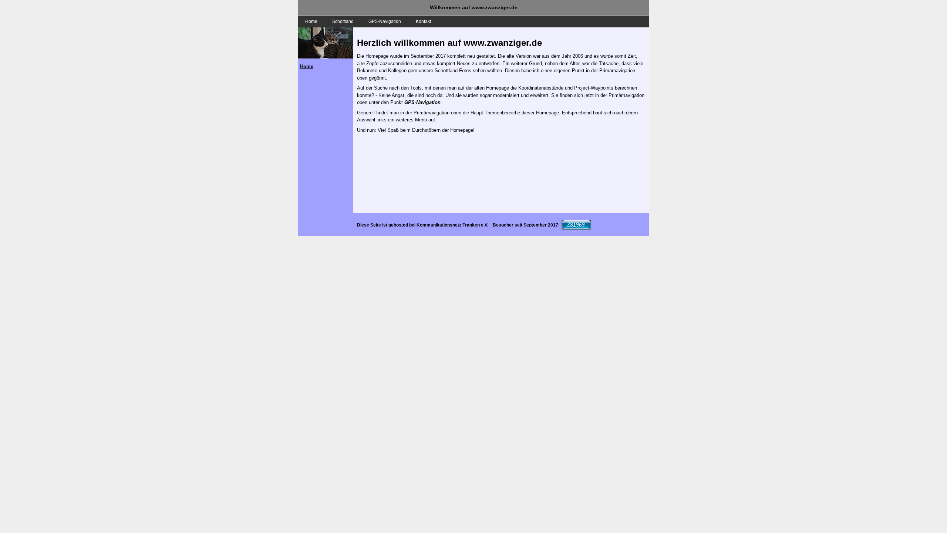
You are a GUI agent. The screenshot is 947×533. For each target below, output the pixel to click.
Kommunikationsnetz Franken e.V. (452, 225)
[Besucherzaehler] (575, 225)
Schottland (343, 21)
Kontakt (423, 21)
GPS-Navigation (384, 21)
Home (311, 21)
